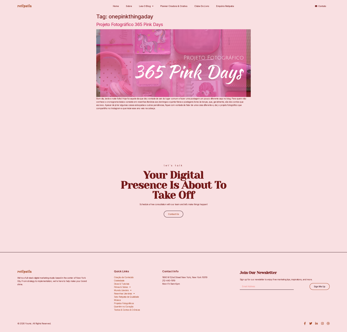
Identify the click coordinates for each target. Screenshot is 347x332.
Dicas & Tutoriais (121, 283)
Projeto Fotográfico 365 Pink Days (129, 24)
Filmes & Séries (121, 287)
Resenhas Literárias (123, 293)
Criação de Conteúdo (124, 277)
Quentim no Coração (124, 306)
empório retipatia (225, 6)
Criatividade (119, 280)
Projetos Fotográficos (124, 303)
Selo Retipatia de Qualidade (126, 296)
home (116, 6)
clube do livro (201, 6)
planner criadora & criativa (173, 6)
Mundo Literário (121, 290)
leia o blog (145, 6)
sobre (129, 6)
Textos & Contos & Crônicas (127, 309)
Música (117, 300)
